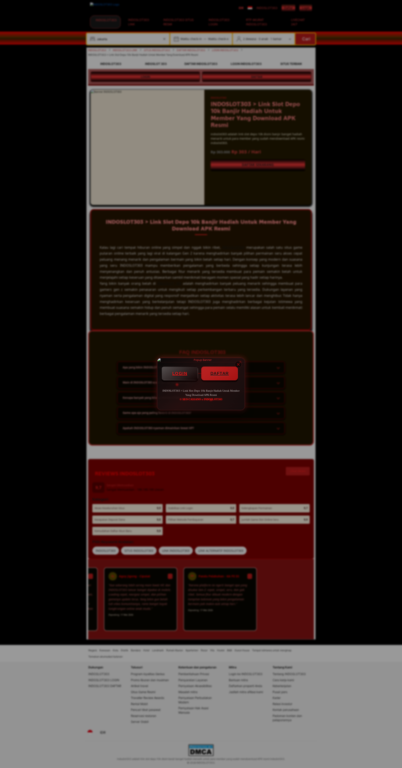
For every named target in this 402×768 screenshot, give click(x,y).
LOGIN (179, 373)
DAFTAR (219, 373)
